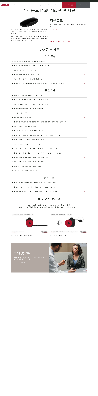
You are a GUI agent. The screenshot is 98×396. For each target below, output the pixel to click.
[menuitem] (15, 5)
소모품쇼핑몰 (85, 0)
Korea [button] (95, 0)
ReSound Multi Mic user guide (60, 29)
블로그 (91, 0)
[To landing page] (5, 5)
